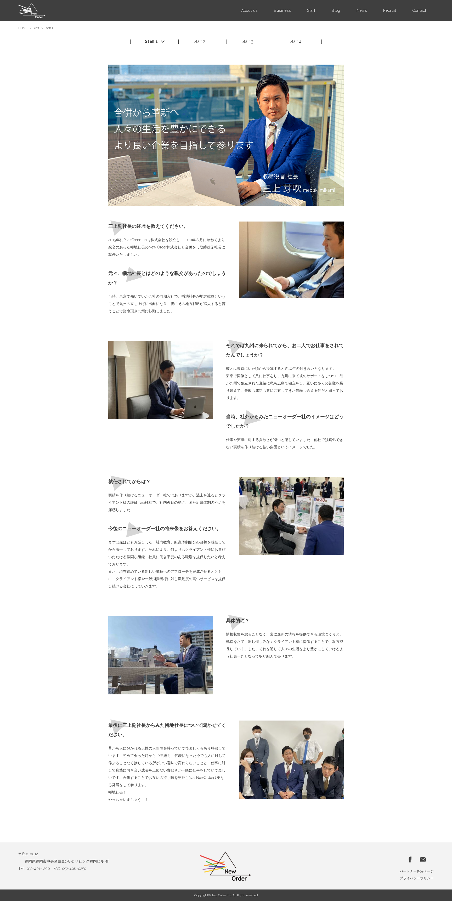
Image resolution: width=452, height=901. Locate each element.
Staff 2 (199, 41)
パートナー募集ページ (417, 871)
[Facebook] (410, 859)
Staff (36, 28)
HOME (22, 28)
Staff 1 (151, 41)
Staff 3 (247, 41)
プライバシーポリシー (417, 878)
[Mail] (423, 859)
